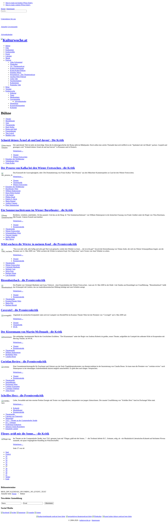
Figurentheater (10, 131)
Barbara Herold (11, 305)
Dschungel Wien (11, 384)
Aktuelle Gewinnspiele (9, 27)
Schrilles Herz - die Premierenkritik (22, 395)
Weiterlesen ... (18, 151)
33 (6, 458)
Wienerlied (9, 418)
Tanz (7, 123)
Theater (8, 119)
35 (6, 462)
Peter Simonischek (12, 205)
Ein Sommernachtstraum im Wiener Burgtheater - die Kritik (37, 210)
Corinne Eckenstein (12, 386)
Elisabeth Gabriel (11, 429)
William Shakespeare (13, 191)
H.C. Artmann (10, 422)
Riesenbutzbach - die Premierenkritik (23, 280)
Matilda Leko (10, 135)
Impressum (96, 520)
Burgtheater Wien (11, 189)
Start (7, 452)
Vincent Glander (11, 235)
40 (6, 473)
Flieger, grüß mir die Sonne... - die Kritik (25, 433)
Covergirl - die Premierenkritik (19, 310)
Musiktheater (10, 121)
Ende (7, 479)
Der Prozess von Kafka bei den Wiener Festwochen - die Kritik (38, 167)
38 (6, 469)
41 (6, 475)
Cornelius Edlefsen (12, 388)
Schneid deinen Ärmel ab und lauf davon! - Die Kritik (32, 140)
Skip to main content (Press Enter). (18, 5)
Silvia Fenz (9, 271)
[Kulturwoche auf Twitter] (13, 512)
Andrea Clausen (11, 203)
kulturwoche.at (85, 520)
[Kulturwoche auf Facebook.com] (5, 512)
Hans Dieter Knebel (12, 193)
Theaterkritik (10, 125)
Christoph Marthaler (12, 267)
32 (6, 456)
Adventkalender (6, 34)
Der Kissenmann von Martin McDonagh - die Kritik (31, 331)
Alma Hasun (10, 391)
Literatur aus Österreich (13, 416)
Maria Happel (10, 201)
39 (6, 471)
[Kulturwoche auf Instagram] (21, 512)
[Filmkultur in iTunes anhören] (97, 516)
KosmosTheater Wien (13, 301)
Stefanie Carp (10, 269)
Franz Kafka (10, 163)
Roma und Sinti (11, 129)
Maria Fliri (9, 303)
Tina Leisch (9, 133)
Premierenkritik (18, 227)
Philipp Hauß (10, 197)
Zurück (8, 454)
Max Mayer (9, 239)
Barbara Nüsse (10, 273)
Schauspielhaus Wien (13, 233)
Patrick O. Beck (11, 199)
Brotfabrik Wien (11, 354)
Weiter (7, 477)
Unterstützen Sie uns (8, 19)
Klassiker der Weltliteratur (14, 159)
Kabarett (16, 408)
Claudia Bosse (10, 357)
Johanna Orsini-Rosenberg (15, 427)
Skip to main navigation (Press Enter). (19, 3)
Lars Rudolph (10, 275)
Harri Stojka (9, 127)
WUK (15, 327)
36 (6, 465)
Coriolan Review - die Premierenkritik (23, 361)
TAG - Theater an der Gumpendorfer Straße (21, 420)
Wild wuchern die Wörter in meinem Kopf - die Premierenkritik (39, 244)
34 (6, 460)
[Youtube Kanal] (38, 512)
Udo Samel (9, 195)
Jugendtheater (10, 382)
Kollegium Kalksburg (13, 425)
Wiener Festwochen (20, 157)
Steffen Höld (10, 237)
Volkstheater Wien (12, 161)
